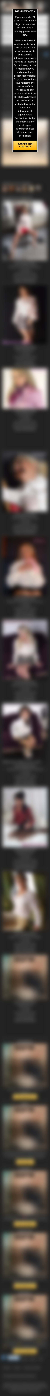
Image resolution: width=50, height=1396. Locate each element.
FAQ (41, 1359)
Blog (24, 1359)
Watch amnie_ (25, 1162)
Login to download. (12, 107)
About (33, 1359)
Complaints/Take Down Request (19, 1375)
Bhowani (10, 65)
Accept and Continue (25, 145)
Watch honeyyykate (25, 1096)
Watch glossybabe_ (25, 1351)
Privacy (17, 1367)
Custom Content (32, 1367)
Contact (6, 1367)
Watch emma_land (25, 1286)
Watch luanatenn (25, 1224)
